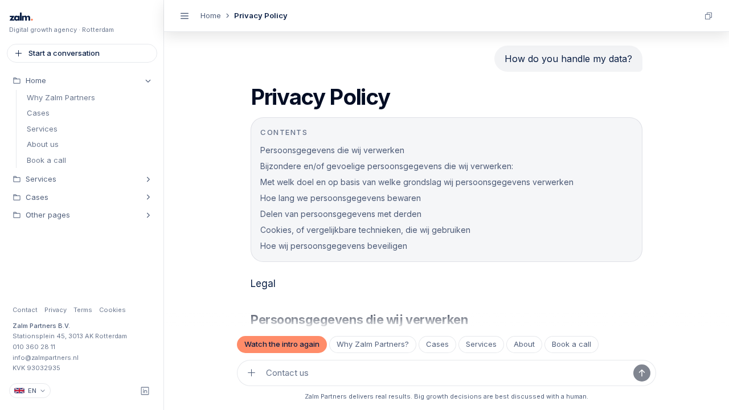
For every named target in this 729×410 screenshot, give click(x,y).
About (524, 343)
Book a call (46, 160)
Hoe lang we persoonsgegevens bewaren (340, 198)
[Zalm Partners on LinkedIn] (144, 390)
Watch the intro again (282, 343)
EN (32, 391)
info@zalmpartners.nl (46, 358)
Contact (25, 310)
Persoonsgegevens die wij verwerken (332, 150)
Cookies (112, 310)
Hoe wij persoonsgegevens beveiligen (333, 246)
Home (210, 15)
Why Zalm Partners (61, 97)
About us (43, 144)
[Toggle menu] (184, 16)
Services (42, 128)
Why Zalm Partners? (373, 343)
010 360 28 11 (34, 347)
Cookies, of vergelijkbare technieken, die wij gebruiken (365, 230)
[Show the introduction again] (27, 17)
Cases (38, 112)
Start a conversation (64, 53)
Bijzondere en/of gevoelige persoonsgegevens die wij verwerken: (386, 166)
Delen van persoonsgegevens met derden (340, 214)
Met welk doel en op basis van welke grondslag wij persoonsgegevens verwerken (417, 182)
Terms (82, 310)
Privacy (55, 310)
